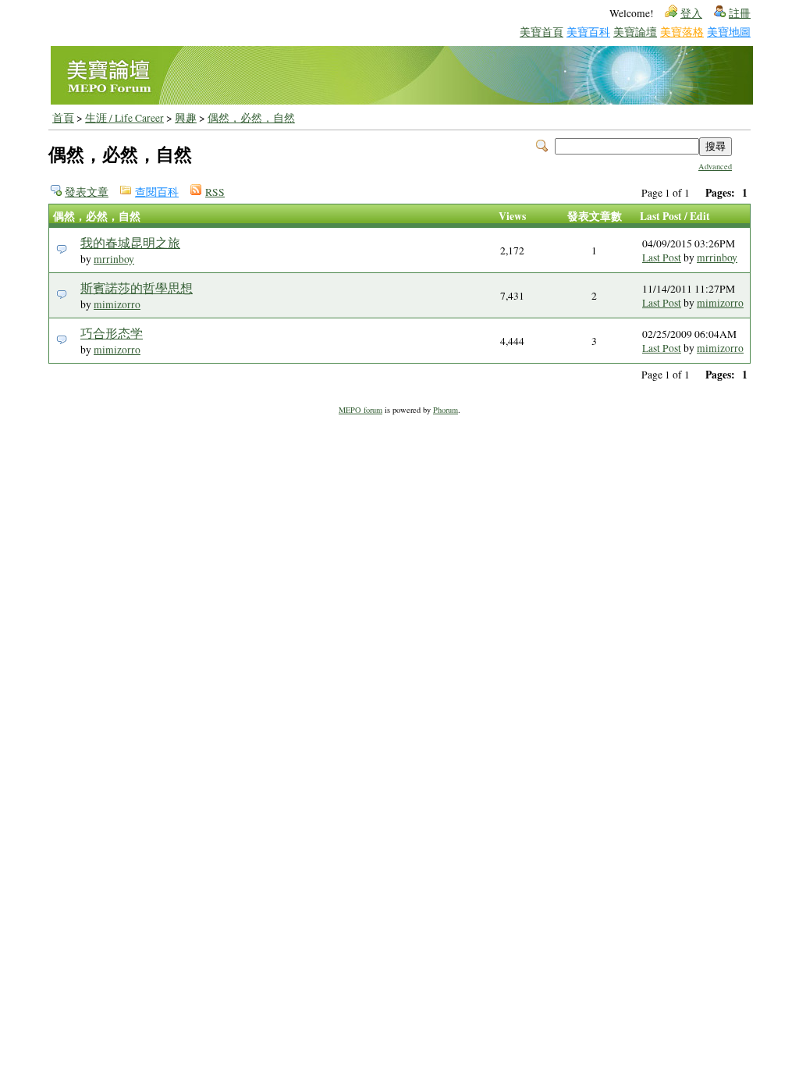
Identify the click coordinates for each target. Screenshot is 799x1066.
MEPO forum (360, 409)
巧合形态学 (111, 333)
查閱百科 (157, 192)
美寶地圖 (729, 31)
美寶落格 (682, 31)
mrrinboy (114, 259)
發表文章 (86, 192)
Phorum (445, 409)
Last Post (661, 258)
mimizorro (117, 304)
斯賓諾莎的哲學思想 (136, 287)
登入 (691, 13)
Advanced (715, 166)
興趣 (186, 118)
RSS (215, 192)
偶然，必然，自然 (251, 118)
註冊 (740, 13)
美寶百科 (588, 31)
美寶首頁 (541, 31)
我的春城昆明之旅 (130, 242)
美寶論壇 (635, 31)
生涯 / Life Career (124, 118)
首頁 (63, 118)
